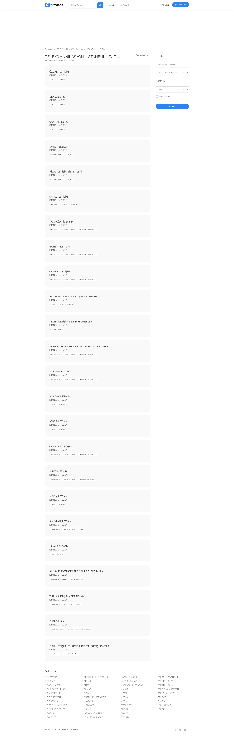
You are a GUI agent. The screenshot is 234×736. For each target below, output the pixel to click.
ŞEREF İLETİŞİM (58, 421)
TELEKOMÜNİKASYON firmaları (70, 49)
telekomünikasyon (57, 154)
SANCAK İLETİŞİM (59, 396)
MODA (124, 701)
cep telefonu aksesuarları (88, 229)
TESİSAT (162, 697)
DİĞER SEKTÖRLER (56, 709)
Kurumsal (110, 5)
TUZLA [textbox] (161, 90)
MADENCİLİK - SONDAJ (132, 685)
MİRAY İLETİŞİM (58, 471)
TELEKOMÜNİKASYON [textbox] (167, 73)
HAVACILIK (89, 701)
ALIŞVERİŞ (52, 677)
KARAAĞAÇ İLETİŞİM (61, 221)
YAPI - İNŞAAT (164, 705)
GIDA (86, 693)
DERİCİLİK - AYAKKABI (57, 705)
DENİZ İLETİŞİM (58, 96)
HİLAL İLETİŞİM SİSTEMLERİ (65, 171)
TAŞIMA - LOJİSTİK (166, 681)
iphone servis (86, 629)
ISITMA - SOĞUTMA (93, 713)
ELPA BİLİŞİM (57, 621)
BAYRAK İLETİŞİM (59, 246)
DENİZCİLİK (52, 701)
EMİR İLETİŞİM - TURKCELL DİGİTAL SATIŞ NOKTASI (79, 646)
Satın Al (126, 5)
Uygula (172, 106)
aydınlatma (55, 579)
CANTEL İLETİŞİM (59, 271)
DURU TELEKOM (58, 146)
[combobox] (172, 73)
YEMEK (161, 709)
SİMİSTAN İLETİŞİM (60, 521)
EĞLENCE (51, 717)
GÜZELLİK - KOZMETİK (95, 697)
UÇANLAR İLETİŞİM (60, 446)
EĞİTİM (50, 713)
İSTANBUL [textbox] (162, 81)
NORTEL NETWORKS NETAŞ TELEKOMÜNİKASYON (79, 346)
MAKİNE (124, 689)
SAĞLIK (124, 713)
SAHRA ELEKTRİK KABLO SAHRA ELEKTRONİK (76, 571)
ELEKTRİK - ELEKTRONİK (96, 677)
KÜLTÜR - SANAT (129, 681)
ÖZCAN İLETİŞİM (59, 71)
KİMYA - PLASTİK (129, 677)
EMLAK (87, 681)
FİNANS (87, 689)
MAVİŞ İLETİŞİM (58, 496)
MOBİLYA (125, 697)
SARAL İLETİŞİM (58, 196)
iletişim (53, 79)
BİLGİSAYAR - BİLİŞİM (57, 689)
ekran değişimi (68, 604)
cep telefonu (55, 204)
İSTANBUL (91, 49)
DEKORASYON (54, 697)
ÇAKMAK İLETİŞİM (60, 121)
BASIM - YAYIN (54, 685)
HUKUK (87, 709)
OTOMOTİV (126, 705)
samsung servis (73, 629)
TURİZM (161, 701)
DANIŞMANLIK (54, 693)
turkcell (66, 654)
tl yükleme (76, 654)
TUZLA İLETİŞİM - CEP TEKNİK (66, 596)
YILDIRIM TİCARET (60, 371)
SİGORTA (125, 717)
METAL (124, 693)
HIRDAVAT (89, 705)
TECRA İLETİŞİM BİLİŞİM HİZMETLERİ (71, 321)
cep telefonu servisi (57, 629)
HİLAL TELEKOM (58, 546)
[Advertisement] (117, 28)
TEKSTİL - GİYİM (165, 685)
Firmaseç (49, 49)
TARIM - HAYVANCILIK (168, 677)
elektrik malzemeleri (76, 579)
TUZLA (64, 75)
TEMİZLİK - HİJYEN (167, 693)
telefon (62, 79)
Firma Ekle (181, 5)
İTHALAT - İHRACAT (93, 717)
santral (53, 304)
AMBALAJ (51, 681)
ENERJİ (87, 685)
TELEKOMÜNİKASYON (168, 689)
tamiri (79, 604)
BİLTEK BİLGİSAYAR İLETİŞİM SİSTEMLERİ (73, 296)
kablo (64, 579)
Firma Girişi (163, 5)
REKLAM (125, 709)
